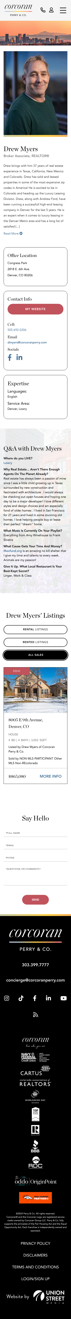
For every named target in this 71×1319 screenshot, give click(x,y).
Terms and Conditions (35, 1267)
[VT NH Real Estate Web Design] (35, 1297)
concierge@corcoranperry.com (35, 980)
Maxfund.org (13, 551)
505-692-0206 (17, 330)
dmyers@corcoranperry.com (27, 342)
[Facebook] (35, 998)
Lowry (8, 463)
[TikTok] (21, 998)
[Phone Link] (43, 10)
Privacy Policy (35, 1243)
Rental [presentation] (28, 629)
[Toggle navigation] (63, 10)
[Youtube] (63, 998)
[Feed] (35, 1015)
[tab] (36, 655)
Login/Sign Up (35, 1279)
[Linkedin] (48, 998)
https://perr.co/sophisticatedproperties (36, 309)
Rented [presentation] (28, 642)
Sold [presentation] (36, 655)
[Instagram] (6, 998)
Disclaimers (35, 1255)
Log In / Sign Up (51, 10)
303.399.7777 (35, 965)
